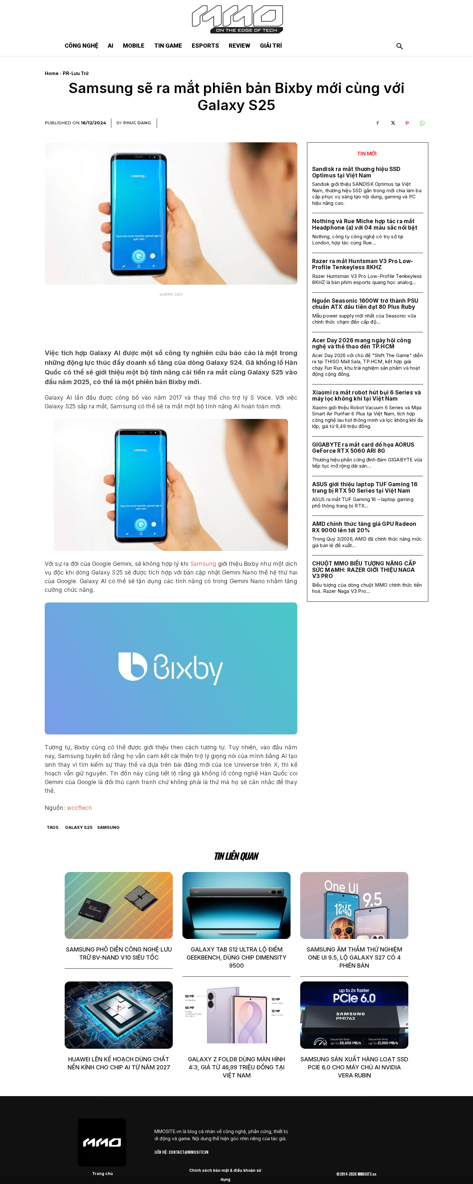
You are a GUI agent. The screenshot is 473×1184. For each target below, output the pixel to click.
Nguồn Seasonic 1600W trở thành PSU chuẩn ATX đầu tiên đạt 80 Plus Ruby (365, 304)
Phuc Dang (137, 122)
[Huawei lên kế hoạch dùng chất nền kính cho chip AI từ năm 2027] (119, 1014)
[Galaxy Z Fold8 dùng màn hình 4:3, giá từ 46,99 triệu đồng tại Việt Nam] (236, 1014)
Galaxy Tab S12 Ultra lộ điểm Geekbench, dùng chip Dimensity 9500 (236, 957)
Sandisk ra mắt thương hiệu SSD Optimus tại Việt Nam (356, 172)
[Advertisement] (171, 316)
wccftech (79, 807)
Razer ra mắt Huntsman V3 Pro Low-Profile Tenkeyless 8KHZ (362, 264)
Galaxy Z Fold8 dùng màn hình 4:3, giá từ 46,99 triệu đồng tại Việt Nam (236, 1067)
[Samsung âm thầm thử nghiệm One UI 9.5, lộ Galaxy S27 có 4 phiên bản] (354, 905)
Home (52, 73)
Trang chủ (102, 1173)
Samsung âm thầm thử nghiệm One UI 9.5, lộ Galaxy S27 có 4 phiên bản (354, 957)
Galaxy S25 (79, 827)
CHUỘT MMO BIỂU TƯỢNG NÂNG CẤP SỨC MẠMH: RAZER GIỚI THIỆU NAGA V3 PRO (364, 569)
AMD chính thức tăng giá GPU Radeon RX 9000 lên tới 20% (364, 527)
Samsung (203, 563)
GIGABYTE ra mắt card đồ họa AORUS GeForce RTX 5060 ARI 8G (363, 447)
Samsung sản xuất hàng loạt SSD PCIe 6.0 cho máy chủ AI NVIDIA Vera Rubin (354, 1067)
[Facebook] (377, 123)
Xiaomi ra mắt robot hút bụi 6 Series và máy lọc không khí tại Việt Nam (366, 395)
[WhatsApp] (421, 123)
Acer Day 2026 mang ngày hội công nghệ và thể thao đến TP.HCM (361, 343)
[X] (392, 123)
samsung (108, 827)
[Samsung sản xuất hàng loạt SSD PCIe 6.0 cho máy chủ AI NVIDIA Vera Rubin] (354, 1014)
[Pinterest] (407, 123)
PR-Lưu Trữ (75, 73)
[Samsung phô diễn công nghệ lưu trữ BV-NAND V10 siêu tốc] (119, 905)
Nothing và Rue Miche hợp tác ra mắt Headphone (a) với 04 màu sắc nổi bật (364, 224)
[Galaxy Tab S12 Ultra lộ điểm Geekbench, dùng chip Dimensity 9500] (236, 905)
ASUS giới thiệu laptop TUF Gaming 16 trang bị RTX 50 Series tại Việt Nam (364, 487)
